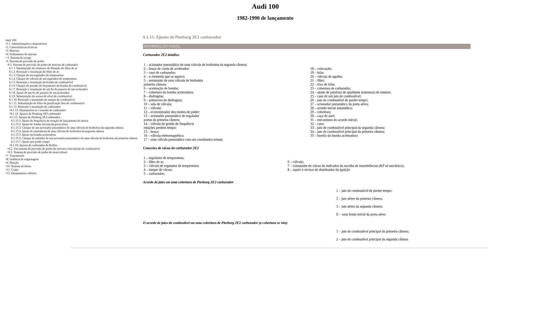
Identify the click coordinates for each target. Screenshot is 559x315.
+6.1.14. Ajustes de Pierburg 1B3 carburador (35, 113)
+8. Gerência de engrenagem (22, 159)
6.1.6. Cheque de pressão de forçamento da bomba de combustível (48, 85)
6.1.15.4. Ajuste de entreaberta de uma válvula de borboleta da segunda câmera (57, 131)
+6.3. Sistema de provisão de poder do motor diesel (37, 152)
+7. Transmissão (14, 155)
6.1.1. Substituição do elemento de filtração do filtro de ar (43, 68)
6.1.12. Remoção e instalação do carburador (35, 106)
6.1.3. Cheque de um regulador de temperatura (36, 75)
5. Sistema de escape (19, 57)
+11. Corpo (12, 169)
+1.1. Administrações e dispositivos (26, 43)
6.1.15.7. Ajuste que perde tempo (30, 141)
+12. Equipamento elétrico (21, 173)
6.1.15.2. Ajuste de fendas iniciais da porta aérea (39, 124)
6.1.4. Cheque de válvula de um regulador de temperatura (43, 78)
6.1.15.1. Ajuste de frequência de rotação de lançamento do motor (49, 120)
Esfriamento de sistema (23, 54)
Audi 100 (10, 40)
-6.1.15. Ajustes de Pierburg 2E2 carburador (34, 117)
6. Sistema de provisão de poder (25, 61)
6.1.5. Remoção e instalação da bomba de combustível (41, 82)
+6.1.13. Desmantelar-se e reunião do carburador (37, 110)
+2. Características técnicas (21, 47)
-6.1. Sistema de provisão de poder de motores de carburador (42, 64)
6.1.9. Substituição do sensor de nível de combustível (40, 96)
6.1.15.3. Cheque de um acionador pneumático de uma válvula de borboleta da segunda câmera (67, 127)
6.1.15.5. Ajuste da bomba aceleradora (33, 134)
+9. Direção (12, 162)
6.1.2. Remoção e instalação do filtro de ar (34, 71)
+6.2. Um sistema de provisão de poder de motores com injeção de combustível (53, 148)
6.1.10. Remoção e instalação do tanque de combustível (42, 99)
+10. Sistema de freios (18, 166)
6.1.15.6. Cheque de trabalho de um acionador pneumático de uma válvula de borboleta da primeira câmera (74, 138)
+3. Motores (12, 50)
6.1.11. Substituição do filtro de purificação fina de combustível (47, 103)
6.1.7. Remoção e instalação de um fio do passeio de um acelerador (48, 89)
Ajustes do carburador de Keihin (38, 145)
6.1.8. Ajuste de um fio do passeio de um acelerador (39, 92)
